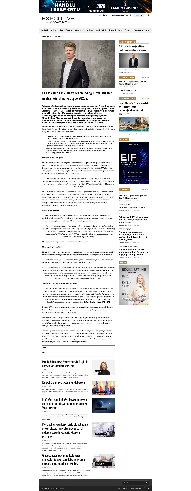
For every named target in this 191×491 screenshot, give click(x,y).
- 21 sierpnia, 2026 (134, 201)
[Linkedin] (149, 15)
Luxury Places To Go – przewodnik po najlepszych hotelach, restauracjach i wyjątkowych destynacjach (133, 108)
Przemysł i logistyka (101, 433)
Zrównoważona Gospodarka (141, 30)
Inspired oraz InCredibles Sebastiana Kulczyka (78, 215)
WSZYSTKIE (145, 77)
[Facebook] (146, 15)
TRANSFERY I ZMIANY (127, 77)
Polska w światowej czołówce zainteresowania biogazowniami (132, 48)
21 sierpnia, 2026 (46, 369)
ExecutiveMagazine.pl (58, 488)
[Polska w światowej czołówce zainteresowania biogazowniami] (134, 60)
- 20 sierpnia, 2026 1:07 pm (126, 93)
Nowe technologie (101, 409)
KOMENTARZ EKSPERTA (127, 42)
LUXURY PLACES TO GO (127, 99)
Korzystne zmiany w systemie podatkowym (63, 382)
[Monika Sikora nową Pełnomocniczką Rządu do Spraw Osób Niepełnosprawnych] (103, 367)
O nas (99, 15)
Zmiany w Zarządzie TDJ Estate (128, 90)
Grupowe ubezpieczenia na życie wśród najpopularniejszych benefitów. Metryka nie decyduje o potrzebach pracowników (63, 459)
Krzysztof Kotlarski (124, 201)
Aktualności (44, 30)
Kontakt (105, 15)
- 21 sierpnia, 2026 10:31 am (126, 86)
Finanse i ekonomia (101, 391)
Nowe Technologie (101, 30)
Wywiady (53, 30)
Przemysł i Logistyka (115, 30)
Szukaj (137, 15)
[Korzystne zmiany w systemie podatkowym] (103, 388)
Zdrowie (127, 30)
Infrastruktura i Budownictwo (84, 30)
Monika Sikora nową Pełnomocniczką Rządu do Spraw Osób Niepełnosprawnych (65, 364)
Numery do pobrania (117, 15)
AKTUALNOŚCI (124, 189)
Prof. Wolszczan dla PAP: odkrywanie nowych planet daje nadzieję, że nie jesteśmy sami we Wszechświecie (64, 403)
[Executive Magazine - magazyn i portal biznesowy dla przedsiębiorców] (58, 21)
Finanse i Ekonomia (66, 30)
